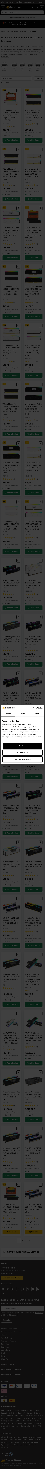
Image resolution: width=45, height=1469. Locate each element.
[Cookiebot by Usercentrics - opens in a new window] (33, 708)
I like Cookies (22, 746)
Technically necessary (23, 759)
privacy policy (31, 734)
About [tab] (37, 714)
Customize (21, 752)
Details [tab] (22, 714)
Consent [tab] (8, 714)
